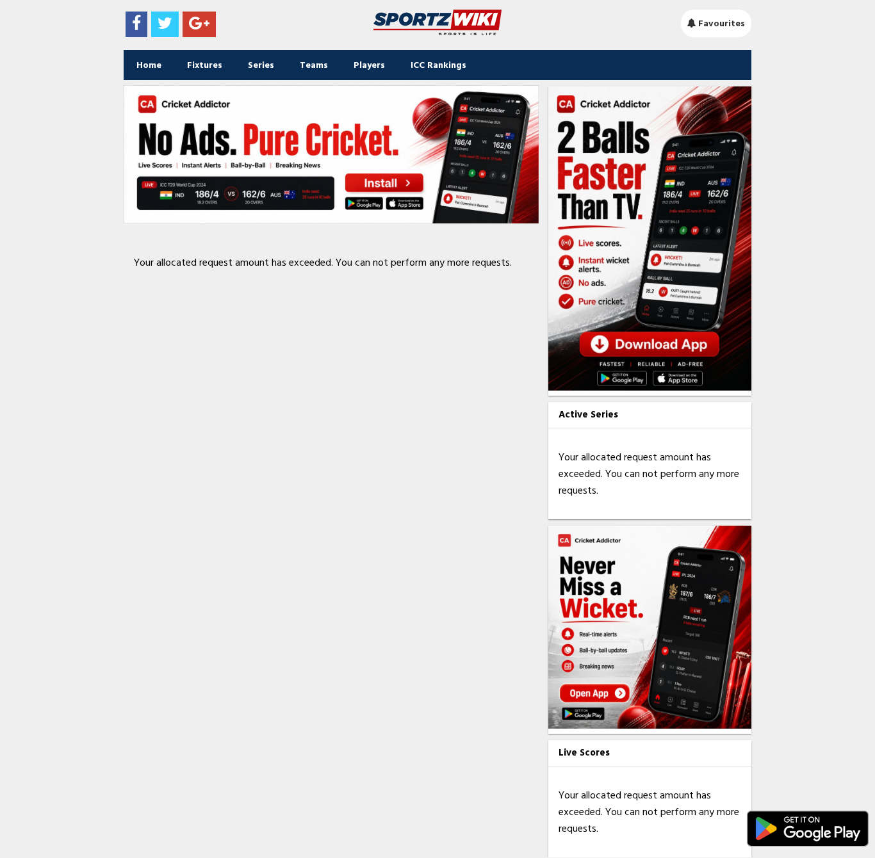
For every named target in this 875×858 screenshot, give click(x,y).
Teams (314, 65)
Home (148, 65)
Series (261, 65)
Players (369, 65)
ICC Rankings (438, 65)
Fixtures (204, 65)
